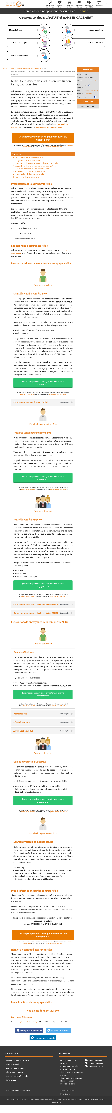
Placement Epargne (14, 1072)
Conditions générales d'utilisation (96, 1099)
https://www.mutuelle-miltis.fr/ (27, 1022)
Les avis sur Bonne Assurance (17, 1090)
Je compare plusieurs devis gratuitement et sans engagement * (43, 382)
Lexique (63, 1063)
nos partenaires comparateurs (49, 127)
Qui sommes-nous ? (68, 1060)
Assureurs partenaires (69, 1066)
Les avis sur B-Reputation (22, 1016)
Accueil (5, 69)
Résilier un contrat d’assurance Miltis (30, 171)
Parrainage (65, 1094)
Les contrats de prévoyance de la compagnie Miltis (35, 166)
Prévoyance (11, 1080)
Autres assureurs (67, 1069)
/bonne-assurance (95, 1066)
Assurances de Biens (15, 1068)
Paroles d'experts (67, 1083)
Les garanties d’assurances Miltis (28, 160)
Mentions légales (57, 1099)
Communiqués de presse (71, 1078)
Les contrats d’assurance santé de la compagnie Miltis (37, 163)
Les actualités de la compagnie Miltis (30, 174)
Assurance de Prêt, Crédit (17, 1076)
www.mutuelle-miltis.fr (91, 81)
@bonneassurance (95, 1063)
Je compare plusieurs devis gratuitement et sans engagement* (43, 138)
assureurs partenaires (27, 394)
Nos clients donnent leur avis (27, 177)
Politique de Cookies (56, 1102)
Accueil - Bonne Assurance (17, 1060)
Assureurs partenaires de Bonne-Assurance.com (25, 69)
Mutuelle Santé (12, 1064)
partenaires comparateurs (54, 147)
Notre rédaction (67, 1080)
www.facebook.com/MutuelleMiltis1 (91, 92)
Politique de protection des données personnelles (74, 1099)
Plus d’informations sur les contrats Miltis (32, 168)
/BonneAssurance (94, 1060)
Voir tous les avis (67, 1090)
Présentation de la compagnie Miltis (29, 157)
